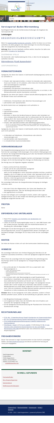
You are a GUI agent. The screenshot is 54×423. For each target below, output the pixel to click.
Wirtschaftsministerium (16, 341)
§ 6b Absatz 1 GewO (10, 325)
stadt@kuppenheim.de (12, 363)
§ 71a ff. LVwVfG (25, 325)
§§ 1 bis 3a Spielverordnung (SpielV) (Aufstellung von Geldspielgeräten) (26, 319)
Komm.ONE (41, 412)
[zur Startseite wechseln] (16, 11)
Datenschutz (12, 407)
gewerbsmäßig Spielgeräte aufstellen (19, 43)
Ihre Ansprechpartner (10, 380)
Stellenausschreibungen (11, 386)
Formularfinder (8, 377)
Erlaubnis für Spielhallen (17, 51)
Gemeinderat (7, 383)
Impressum (32, 407)
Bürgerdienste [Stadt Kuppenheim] (16, 61)
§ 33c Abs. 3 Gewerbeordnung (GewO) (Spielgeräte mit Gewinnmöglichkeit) (28, 317)
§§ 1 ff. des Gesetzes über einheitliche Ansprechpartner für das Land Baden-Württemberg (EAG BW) (27, 326)
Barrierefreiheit (22, 407)
